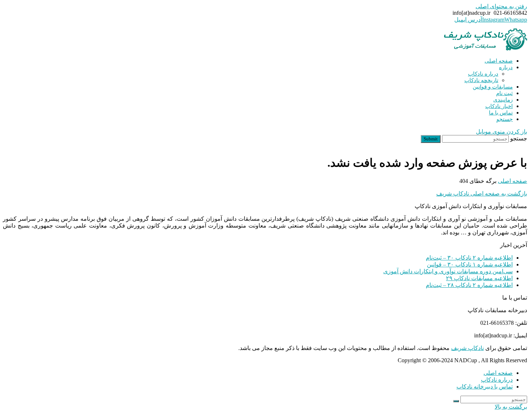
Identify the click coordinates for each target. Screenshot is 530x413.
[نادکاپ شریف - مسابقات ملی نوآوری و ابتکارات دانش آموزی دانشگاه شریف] (485, 48)
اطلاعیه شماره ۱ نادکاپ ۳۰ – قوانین (470, 264)
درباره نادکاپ (497, 380)
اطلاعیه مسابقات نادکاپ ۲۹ (479, 278)
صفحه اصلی (498, 373)
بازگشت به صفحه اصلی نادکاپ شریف (481, 193)
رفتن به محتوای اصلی (501, 6)
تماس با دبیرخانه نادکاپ (484, 386)
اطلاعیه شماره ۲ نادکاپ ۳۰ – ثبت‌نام (469, 258)
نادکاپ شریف (467, 348)
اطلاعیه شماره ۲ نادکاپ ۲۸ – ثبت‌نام (469, 285)
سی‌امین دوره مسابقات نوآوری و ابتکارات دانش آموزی (448, 271)
